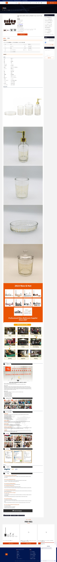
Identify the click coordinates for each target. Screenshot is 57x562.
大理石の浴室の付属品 (33, 554)
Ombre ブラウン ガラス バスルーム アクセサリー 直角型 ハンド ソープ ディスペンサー (46, 541)
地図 (17, 557)
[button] (15, 30)
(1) (48, 29)
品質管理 (18, 554)
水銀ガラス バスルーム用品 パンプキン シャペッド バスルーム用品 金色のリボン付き (10, 541)
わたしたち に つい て (27, 2)
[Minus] (55, 543)
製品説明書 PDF (21, 24)
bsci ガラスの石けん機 (21, 515)
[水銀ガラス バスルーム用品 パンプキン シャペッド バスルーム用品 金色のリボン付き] (11, 532)
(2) (49, 34)
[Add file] (41, 561)
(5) (47, 27)
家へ (16, 2)
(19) (48, 22)
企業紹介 (18, 551)
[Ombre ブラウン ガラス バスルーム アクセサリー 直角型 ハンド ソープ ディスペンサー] (46, 532)
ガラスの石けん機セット (7, 515)
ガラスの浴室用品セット (14, 515)
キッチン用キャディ (32, 557)
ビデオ (22, 2)
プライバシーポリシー (19, 558)
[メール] (45, 42)
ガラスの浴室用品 (32, 551)
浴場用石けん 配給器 (32, 558)
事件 (36, 2)
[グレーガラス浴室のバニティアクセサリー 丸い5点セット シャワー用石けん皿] (28, 532)
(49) (48, 24)
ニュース (33, 2)
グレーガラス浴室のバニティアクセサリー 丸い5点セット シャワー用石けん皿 (28, 541)
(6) (47, 32)
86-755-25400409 (25, 0)
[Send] (55, 561)
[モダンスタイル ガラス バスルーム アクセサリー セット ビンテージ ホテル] (10, 21)
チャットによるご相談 (49, 44)
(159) (48, 17)
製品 (19, 2)
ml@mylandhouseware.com (17, 0)
